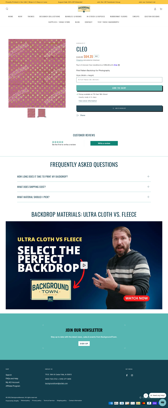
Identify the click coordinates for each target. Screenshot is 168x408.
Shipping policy (62, 400)
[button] (7, 8)
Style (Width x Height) (85, 75)
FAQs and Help (12, 378)
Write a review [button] (104, 143)
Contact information (75, 400)
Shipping (79, 60)
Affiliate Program (13, 386)
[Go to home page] (84, 8)
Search (9, 375)
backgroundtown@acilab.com (56, 383)
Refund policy (25, 400)
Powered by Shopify (12, 401)
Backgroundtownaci (17, 397)
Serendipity (80, 43)
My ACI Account (12, 382)
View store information (88, 101)
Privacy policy (36, 400)
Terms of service (49, 400)
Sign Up (84, 343)
